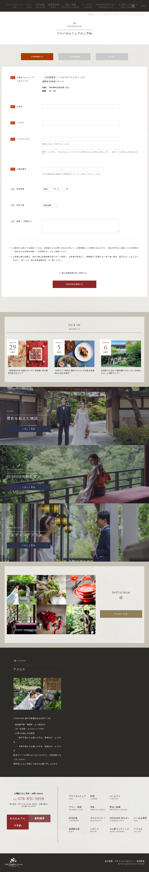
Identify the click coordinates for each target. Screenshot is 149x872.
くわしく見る (28, 428)
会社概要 (109, 861)
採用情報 (141, 861)
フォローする (121, 614)
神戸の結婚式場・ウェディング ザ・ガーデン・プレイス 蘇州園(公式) (13, 863)
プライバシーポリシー (125, 861)
